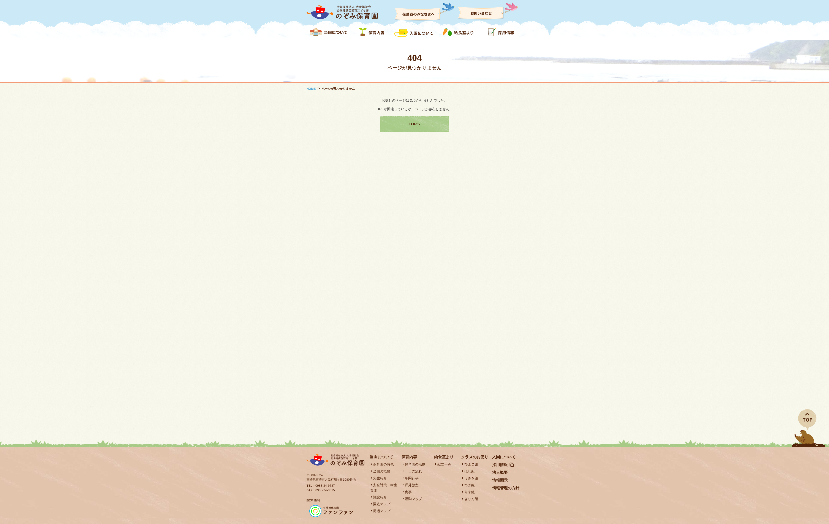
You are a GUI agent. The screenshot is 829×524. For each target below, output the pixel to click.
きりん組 (471, 499)
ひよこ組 (471, 464)
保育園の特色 (383, 464)
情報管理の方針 (505, 488)
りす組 (469, 492)
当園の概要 (381, 471)
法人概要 (500, 472)
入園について (504, 457)
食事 (408, 492)
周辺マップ (381, 511)
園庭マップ (381, 504)
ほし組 (469, 471)
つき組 (469, 485)
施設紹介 (380, 497)
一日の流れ (413, 471)
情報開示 (500, 480)
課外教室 (412, 485)
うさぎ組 (471, 478)
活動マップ (413, 499)
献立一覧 (444, 464)
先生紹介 (380, 478)
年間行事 (412, 478)
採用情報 (500, 465)
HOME (311, 88)
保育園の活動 (415, 464)
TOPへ (415, 124)
